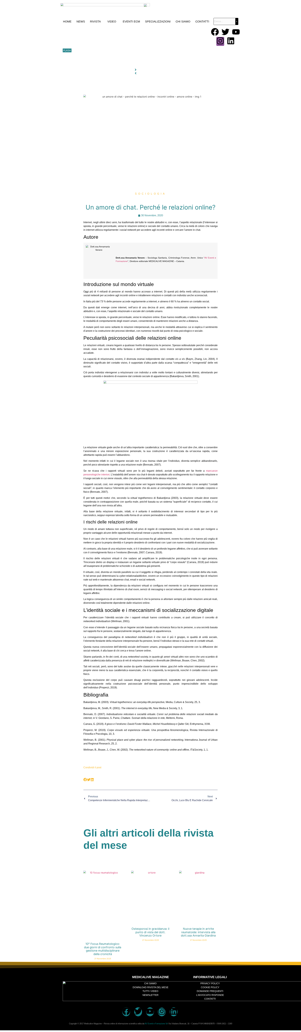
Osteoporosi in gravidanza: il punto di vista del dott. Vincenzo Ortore (150, 932)
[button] (96, 21)
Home (67, 21)
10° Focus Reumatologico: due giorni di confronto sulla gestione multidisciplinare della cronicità (120, 29)
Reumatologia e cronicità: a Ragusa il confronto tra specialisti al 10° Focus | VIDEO (114, 36)
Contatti (202, 21)
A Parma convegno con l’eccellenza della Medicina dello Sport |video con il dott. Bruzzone (118, 57)
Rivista (95, 21)
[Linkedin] (231, 41)
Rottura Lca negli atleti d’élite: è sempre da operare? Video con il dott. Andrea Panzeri (115, 64)
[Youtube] (236, 32)
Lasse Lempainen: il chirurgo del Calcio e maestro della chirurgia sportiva (109, 43)
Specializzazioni (158, 21)
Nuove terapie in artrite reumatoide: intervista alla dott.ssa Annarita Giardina (198, 932)
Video (111, 21)
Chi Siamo (183, 21)
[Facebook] (215, 32)
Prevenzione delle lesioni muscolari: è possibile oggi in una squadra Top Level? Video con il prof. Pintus (124, 50)
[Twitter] (225, 32)
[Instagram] (220, 41)
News (81, 21)
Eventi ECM (131, 21)
